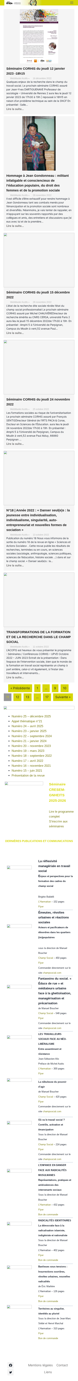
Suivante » (63, 697)
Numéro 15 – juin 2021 (27, 770)
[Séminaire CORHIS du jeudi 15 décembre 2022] (39, 260)
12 (17, 697)
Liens (48, 1372)
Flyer (41, 906)
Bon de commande (48, 1214)
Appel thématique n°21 (27, 721)
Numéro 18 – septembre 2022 (32, 755)
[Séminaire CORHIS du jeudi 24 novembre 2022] (39, 367)
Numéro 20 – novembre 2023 (31, 746)
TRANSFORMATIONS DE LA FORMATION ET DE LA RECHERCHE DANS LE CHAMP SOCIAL (38, 637)
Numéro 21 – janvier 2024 (29, 741)
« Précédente (20, 688)
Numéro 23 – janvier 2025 (29, 731)
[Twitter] (10, 1372)
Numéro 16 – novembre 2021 (31, 765)
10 (64, 688)
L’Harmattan (44, 901)
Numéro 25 (19, 716)
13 (27, 697)
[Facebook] (10, 1365)
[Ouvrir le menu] (72, 3)
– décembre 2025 (38, 716)
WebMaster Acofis (19, 78)
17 (47, 697)
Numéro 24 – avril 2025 (27, 726)
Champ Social (45, 958)
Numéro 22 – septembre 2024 (32, 736)
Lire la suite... (15, 109)
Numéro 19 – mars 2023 (28, 751)
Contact (62, 1365)
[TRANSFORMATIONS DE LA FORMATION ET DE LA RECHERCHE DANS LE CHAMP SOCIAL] (39, 600)
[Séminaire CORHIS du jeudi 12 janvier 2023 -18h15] (39, 36)
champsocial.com (52, 972)
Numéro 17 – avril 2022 (27, 761)
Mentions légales (40, 1365)
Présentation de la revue (28, 775)
